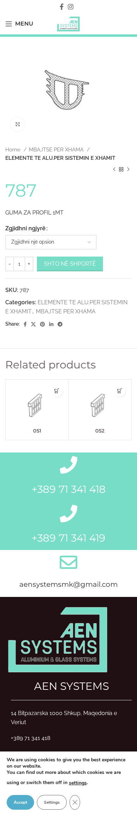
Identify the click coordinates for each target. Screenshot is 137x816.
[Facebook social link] (62, 6)
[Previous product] (114, 169)
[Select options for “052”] (119, 391)
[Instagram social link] (71, 6)
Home (13, 150)
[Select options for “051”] (57, 391)
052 (99, 431)
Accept (20, 802)
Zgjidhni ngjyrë (25, 228)
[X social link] (33, 324)
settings (78, 783)
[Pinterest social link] (42, 324)
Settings (52, 802)
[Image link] (58, 638)
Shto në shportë (70, 263)
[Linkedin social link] (51, 324)
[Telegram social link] (60, 324)
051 (37, 431)
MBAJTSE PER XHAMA (57, 150)
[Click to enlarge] (18, 124)
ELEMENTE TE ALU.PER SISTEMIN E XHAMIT (60, 158)
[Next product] (128, 169)
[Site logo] (68, 23)
